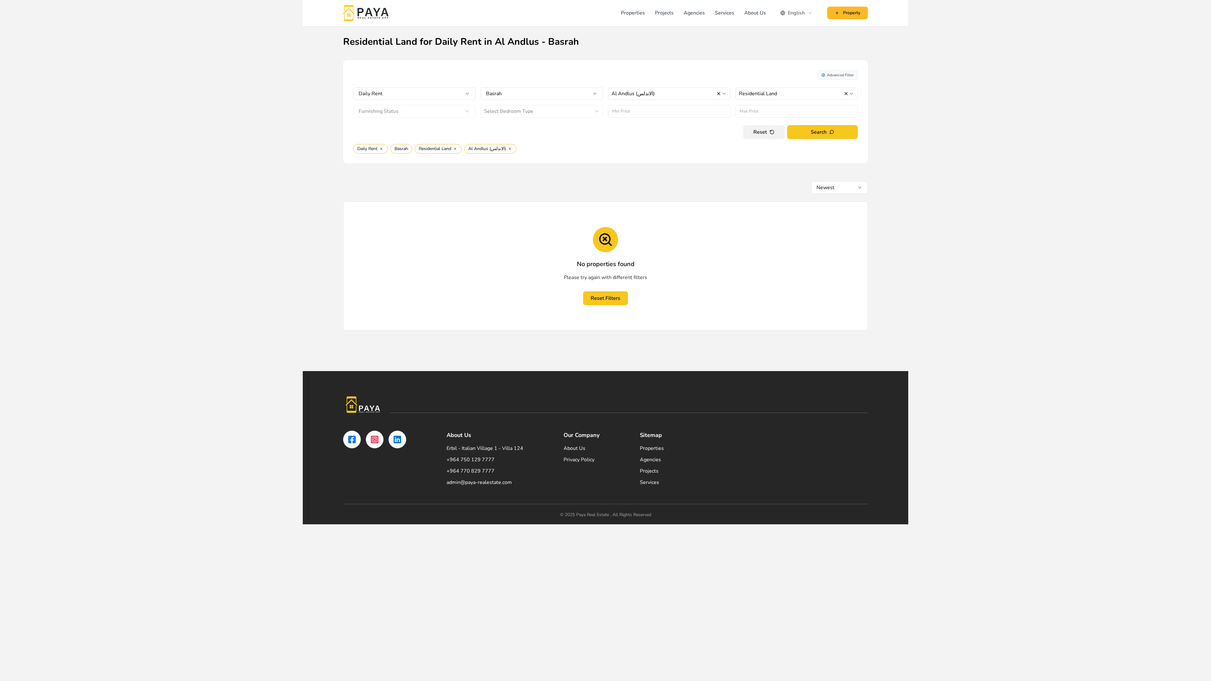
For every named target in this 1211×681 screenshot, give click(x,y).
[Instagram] (374, 439)
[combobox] (796, 13)
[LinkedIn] (397, 439)
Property (851, 13)
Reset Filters (605, 298)
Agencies (694, 12)
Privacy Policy (579, 459)
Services (724, 12)
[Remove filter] (381, 148)
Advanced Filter (837, 75)
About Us (755, 12)
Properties (633, 12)
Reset (760, 132)
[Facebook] (352, 439)
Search (819, 132)
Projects (664, 12)
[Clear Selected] (718, 93)
